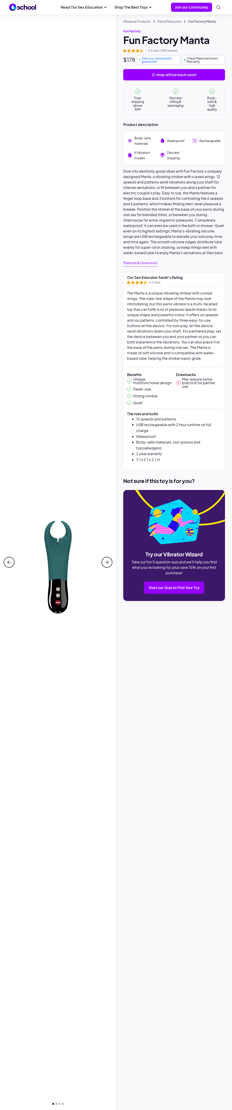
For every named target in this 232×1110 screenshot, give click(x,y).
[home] (22, 7)
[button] (84, 7)
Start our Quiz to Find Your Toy (174, 587)
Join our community (191, 7)
